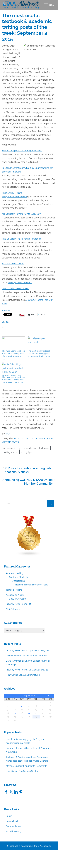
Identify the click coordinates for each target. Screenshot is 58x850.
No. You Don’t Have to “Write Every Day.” (21, 214)
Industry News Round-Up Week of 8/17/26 (27, 650)
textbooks (44, 448)
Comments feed (14, 826)
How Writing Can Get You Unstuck (23, 675)
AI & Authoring (13, 609)
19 (29, 713)
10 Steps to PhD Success (20, 282)
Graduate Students (18, 577)
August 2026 (29, 695)
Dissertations (18, 581)
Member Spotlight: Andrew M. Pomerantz (26, 766)
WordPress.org (13, 831)
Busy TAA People (17, 598)
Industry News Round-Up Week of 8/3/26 (27, 669)
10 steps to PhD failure (13, 263)
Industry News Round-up (18, 604)
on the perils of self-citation (15, 288)
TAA (8, 433)
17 (15, 713)
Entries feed (12, 821)
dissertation (30, 448)
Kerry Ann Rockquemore (14, 196)
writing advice (10, 452)
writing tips (26, 452)
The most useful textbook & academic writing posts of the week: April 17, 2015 (39, 353)
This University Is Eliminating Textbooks (21, 239)
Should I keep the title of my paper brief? (22, 150)
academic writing (12, 448)
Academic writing (14, 573)
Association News (15, 595)
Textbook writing (14, 590)
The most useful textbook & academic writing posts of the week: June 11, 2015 (13, 380)
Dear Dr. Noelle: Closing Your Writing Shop (26, 655)
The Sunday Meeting (12, 193)
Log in (9, 816)
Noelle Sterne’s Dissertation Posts (31, 584)
